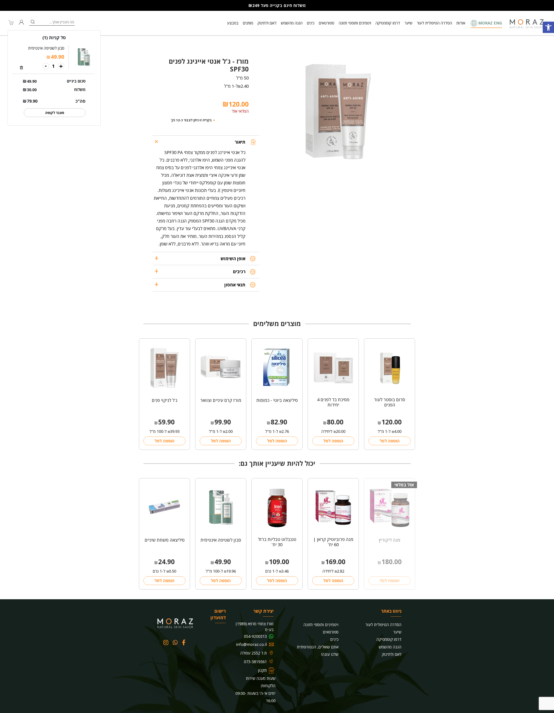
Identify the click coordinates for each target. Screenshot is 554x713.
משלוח (79, 89)
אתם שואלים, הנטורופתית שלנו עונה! (317, 650)
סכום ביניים (76, 81)
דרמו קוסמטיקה (387, 23)
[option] (336, 111)
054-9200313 (255, 636)
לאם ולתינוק (267, 23)
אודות (460, 23)
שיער (408, 23)
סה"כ (80, 101)
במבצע (232, 23)
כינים (310, 23)
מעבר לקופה (54, 112)
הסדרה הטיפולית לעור (434, 23)
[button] (548, 27)
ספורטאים (326, 23)
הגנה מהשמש (292, 23)
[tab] (206, 142)
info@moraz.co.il (251, 644)
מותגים (248, 23)
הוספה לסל (389, 441)
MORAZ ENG (490, 23)
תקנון (262, 670)
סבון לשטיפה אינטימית (46, 48)
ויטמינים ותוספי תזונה (355, 23)
